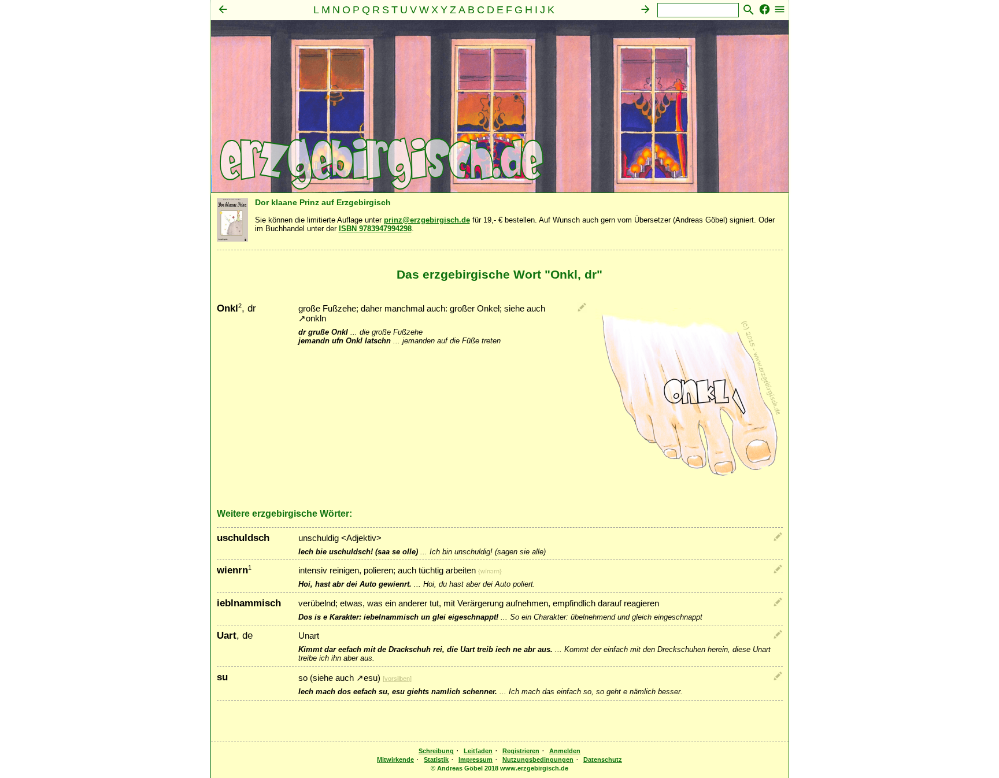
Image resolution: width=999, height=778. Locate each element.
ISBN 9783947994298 (375, 228)
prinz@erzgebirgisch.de (427, 220)
